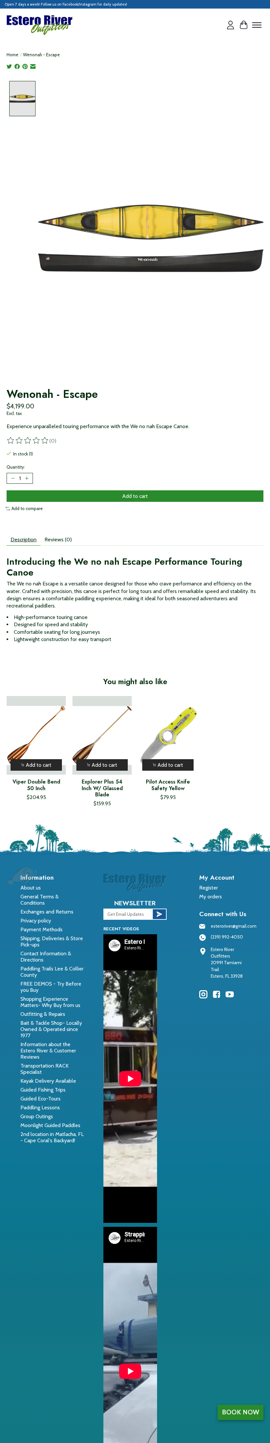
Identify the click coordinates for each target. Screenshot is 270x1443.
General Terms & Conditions (39, 899)
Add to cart (135, 496)
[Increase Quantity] (26, 478)
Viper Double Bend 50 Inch (36, 785)
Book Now (240, 1412)
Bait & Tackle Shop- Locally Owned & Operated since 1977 (51, 1029)
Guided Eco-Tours (40, 1098)
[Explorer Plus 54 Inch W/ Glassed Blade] (102, 735)
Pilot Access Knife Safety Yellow (168, 785)
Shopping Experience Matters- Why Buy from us (50, 1002)
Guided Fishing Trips (43, 1090)
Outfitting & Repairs (42, 1014)
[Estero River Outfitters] (39, 25)
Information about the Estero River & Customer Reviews (48, 1050)
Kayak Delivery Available (48, 1081)
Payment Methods (41, 929)
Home (12, 54)
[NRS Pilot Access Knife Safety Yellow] (168, 735)
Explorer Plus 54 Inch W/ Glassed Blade (102, 788)
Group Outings (36, 1116)
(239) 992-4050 (227, 937)
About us (30, 888)
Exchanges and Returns (46, 912)
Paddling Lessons (40, 1107)
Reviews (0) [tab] (58, 539)
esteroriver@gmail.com (233, 926)
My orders (210, 896)
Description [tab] (24, 539)
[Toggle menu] (256, 25)
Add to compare (27, 508)
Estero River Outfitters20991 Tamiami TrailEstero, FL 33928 (227, 963)
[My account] (230, 25)
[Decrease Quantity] (13, 478)
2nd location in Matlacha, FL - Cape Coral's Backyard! (52, 1137)
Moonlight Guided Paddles (50, 1125)
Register (208, 888)
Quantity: (16, 467)
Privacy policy (35, 920)
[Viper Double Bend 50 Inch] (36, 735)
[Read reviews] (28, 441)
